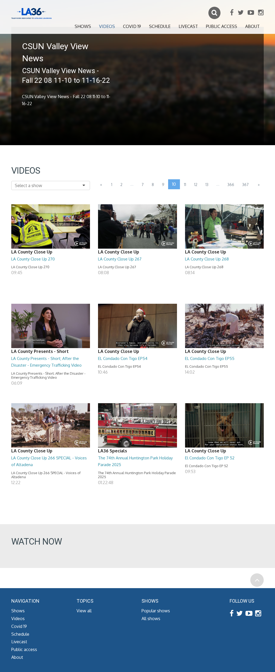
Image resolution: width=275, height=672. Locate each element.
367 (245, 184)
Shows (83, 26)
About (252, 26)
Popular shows (156, 610)
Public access (221, 26)
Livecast (188, 26)
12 (195, 184)
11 (185, 184)
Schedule (160, 26)
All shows (151, 618)
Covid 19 (132, 26)
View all (84, 610)
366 (230, 184)
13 (206, 184)
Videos (107, 26)
